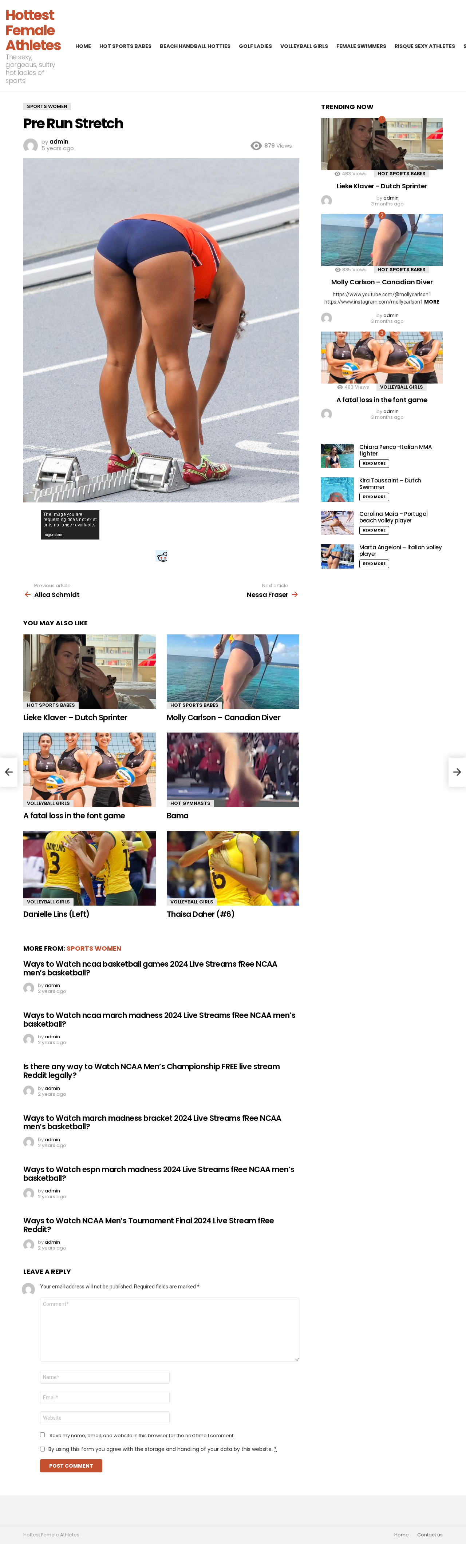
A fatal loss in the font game (74, 815)
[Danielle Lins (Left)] (89, 868)
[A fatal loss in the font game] (89, 770)
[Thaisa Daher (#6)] (233, 868)
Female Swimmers (361, 46)
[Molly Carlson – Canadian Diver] (233, 671)
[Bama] (233, 770)
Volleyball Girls (304, 46)
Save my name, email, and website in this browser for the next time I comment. (142, 1436)
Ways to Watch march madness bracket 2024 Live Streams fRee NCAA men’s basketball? (152, 1122)
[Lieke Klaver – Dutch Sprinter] (89, 671)
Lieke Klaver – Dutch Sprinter (75, 717)
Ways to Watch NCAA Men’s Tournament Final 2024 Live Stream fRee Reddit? (148, 1225)
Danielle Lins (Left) (56, 914)
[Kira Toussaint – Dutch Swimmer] (337, 489)
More (431, 301)
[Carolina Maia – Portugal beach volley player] (337, 523)
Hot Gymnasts (190, 803)
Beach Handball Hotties (195, 46)
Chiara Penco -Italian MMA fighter (395, 450)
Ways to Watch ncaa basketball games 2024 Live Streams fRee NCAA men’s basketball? (150, 968)
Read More (374, 463)
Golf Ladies (255, 46)
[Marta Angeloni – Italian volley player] (337, 556)
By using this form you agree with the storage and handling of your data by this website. (162, 1449)
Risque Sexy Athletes (425, 46)
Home (83, 46)
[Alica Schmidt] (8, 772)
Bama (178, 815)
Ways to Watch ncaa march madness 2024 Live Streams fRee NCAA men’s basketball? (159, 1019)
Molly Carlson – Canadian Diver (223, 717)
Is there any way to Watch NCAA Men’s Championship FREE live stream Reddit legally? (151, 1070)
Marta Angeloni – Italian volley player (400, 551)
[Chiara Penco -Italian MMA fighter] (337, 456)
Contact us (430, 1535)
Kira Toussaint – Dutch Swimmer (390, 484)
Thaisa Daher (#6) (200, 914)
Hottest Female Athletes (33, 30)
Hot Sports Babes (125, 46)
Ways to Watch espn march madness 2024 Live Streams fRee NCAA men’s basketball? (158, 1173)
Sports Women (94, 948)
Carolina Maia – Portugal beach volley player (393, 517)
